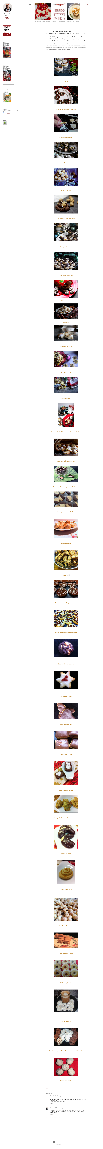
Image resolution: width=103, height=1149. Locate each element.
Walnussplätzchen (66, 724)
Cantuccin (65, 575)
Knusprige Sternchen (66, 137)
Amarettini (66, 322)
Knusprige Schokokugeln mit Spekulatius (66, 487)
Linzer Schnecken (66, 889)
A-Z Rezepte (61, 21)
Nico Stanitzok (54, 1096)
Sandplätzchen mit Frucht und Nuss (66, 818)
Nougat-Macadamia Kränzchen (66, 109)
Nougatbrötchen (66, 398)
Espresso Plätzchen (66, 275)
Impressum (54, 21)
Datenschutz (46, 21)
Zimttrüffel (79, 1051)
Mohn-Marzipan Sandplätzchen (66, 632)
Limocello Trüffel (66, 1081)
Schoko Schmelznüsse (66, 664)
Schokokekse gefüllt (66, 790)
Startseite (38, 21)
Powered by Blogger (60, 1141)
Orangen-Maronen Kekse (66, 512)
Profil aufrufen (7, 18)
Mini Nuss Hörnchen (66, 926)
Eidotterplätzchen (66, 754)
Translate (8, 113)
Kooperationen (70, 21)
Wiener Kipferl (66, 854)
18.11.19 (51, 1103)
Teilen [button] (30, 29)
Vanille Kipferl (66, 1021)
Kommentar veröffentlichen (53, 1117)
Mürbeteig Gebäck (66, 983)
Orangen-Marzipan (66, 247)
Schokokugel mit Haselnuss (66, 218)
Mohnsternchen (66, 372)
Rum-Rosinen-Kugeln (68, 1051)
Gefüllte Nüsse (66, 191)
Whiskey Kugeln (55, 1051)
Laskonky (66, 81)
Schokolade (57, 603)
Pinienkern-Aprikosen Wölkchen (66, 461)
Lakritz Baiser (66, 543)
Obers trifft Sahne (55, 1108)
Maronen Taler (66, 301)
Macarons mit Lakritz (66, 953)
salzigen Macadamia (72, 603)
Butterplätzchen (66, 696)
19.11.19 (51, 1114)
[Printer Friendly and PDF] (5, 124)
